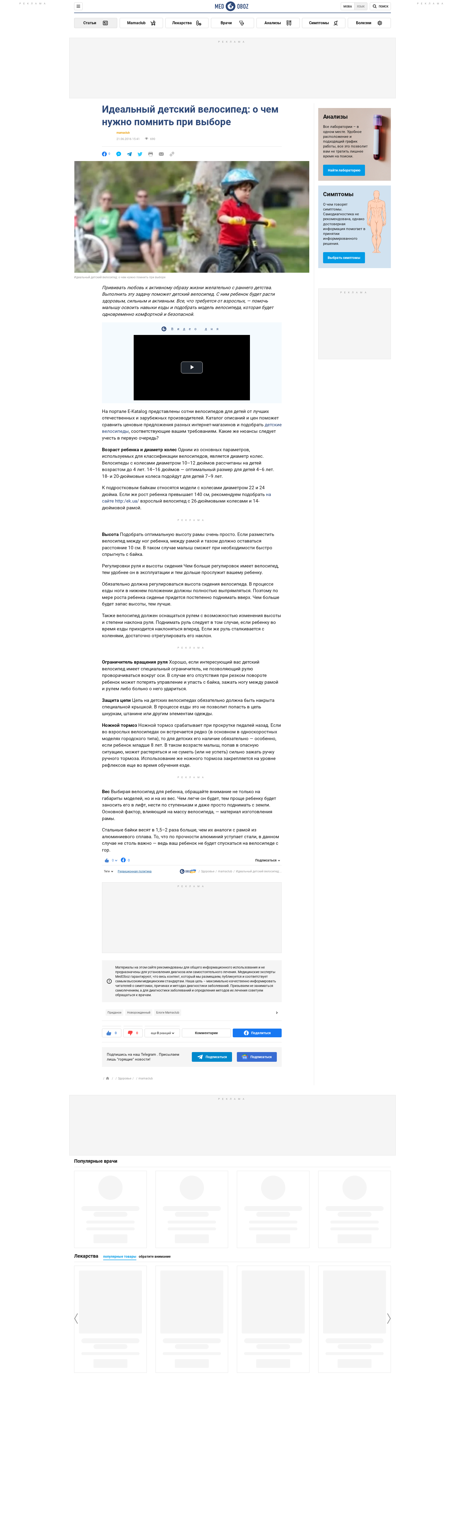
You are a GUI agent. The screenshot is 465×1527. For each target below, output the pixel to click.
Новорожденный (138, 1012)
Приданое (114, 1012)
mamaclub (123, 132)
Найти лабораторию (344, 170)
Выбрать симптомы (344, 258)
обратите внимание (155, 1256)
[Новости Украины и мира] (188, 872)
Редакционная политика (135, 871)
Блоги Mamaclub (167, 1012)
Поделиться (261, 1033)
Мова (347, 6)
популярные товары (119, 1256)
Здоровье (207, 871)
